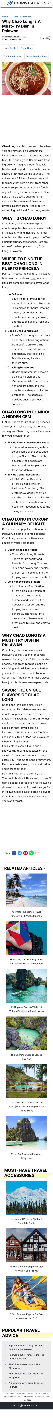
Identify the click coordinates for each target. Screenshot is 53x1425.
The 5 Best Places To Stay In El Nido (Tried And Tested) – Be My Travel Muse (26, 1106)
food (33, 278)
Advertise (39, 1396)
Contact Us (28, 1396)
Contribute (21, 1393)
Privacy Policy (42, 1393)
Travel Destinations (36, 56)
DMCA (49, 1396)
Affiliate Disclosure (12, 1396)
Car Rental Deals (12, 56)
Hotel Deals (10, 48)
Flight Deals (27, 48)
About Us (9, 1393)
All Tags (27, 1400)
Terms (30, 1393)
